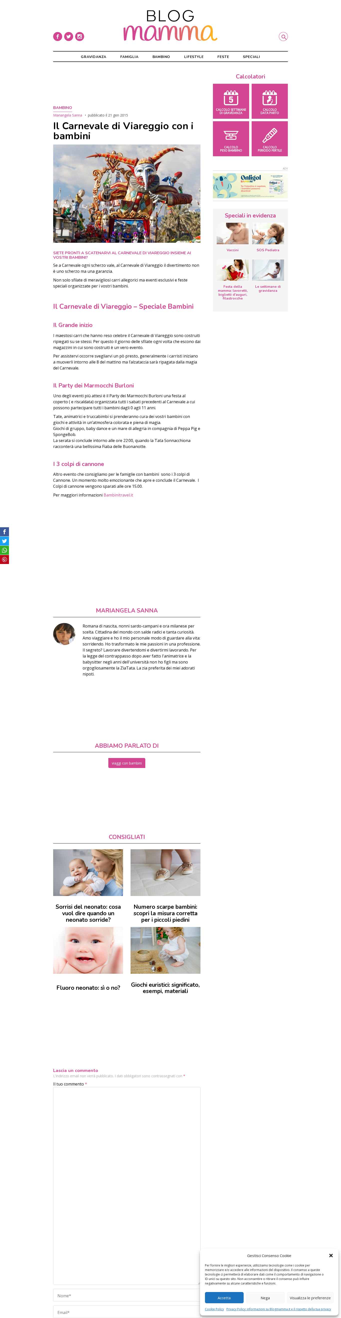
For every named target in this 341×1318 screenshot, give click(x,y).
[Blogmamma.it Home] (170, 25)
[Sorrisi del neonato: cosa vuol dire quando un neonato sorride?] (88, 872)
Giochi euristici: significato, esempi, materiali (165, 988)
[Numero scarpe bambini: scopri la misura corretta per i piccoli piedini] (165, 872)
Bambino (161, 56)
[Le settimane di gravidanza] (268, 270)
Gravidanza (93, 56)
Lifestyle (193, 56)
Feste (223, 56)
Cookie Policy (214, 1309)
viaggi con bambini (127, 763)
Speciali (251, 56)
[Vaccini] (233, 233)
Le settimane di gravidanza (268, 288)
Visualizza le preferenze (310, 1297)
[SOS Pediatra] (268, 233)
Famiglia (129, 56)
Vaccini (233, 250)
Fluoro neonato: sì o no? (88, 988)
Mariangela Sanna (67, 115)
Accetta (224, 1297)
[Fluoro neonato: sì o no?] (88, 950)
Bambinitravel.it (118, 495)
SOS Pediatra (268, 250)
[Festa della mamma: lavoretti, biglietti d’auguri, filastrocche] (233, 270)
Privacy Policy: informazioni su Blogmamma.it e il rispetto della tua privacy (278, 1309)
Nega (265, 1297)
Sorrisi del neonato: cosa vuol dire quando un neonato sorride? (88, 913)
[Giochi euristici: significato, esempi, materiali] (165, 950)
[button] (331, 1255)
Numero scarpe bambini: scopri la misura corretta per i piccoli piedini (165, 913)
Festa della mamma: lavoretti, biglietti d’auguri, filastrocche (233, 292)
